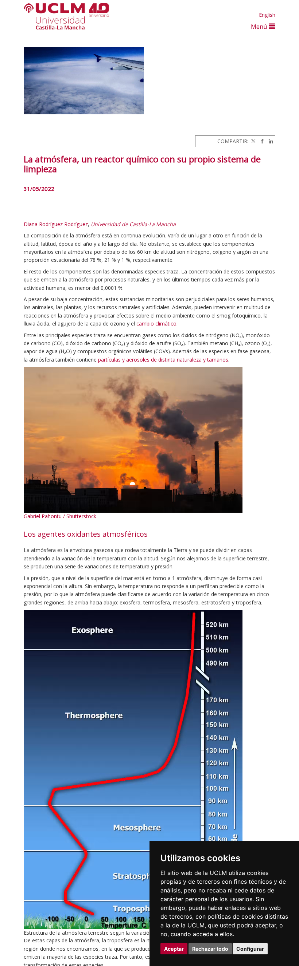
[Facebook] (260, 141)
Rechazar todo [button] (210, 949)
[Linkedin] (269, 141)
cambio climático (156, 323)
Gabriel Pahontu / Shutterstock (60, 516)
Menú (260, 26)
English (267, 14)
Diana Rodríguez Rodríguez (56, 224)
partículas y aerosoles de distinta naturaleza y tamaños (163, 359)
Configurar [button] (250, 949)
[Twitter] (253, 141)
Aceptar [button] (174, 949)
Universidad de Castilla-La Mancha (133, 224)
